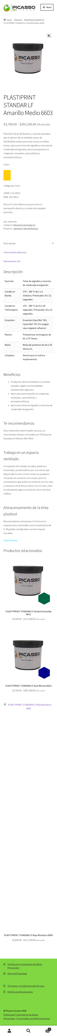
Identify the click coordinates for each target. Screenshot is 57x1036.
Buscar (28, 1031)
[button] (49, 35)
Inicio (9, 19)
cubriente (17, 228)
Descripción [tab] (9, 243)
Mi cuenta (9, 1031)
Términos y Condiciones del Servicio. (26, 985)
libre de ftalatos (30, 228)
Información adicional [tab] (14, 252)
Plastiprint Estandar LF (34, 19)
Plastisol (18, 19)
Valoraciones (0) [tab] (11, 261)
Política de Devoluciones (20, 991)
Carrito (44, 1028)
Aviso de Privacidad (17, 973)
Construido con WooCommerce (33, 1018)
